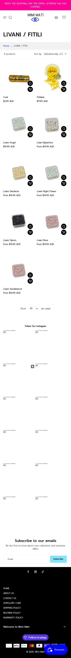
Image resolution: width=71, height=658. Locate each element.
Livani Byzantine (45, 142)
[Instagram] (35, 571)
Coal (5, 97)
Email (10, 559)
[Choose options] (30, 134)
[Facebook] (28, 571)
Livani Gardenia (11, 191)
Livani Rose (42, 240)
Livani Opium (9, 240)
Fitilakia (40, 97)
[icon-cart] (56, 17)
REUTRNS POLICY (12, 612)
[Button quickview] (30, 83)
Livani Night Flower (46, 191)
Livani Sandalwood (12, 289)
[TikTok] (42, 571)
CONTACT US (9, 598)
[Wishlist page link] (64, 17)
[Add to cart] (30, 89)
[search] (10, 17)
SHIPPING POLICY (12, 607)
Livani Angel (9, 142)
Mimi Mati (39, 651)
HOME (6, 588)
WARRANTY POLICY (13, 617)
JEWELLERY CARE (12, 603)
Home (6, 45)
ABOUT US (8, 593)
